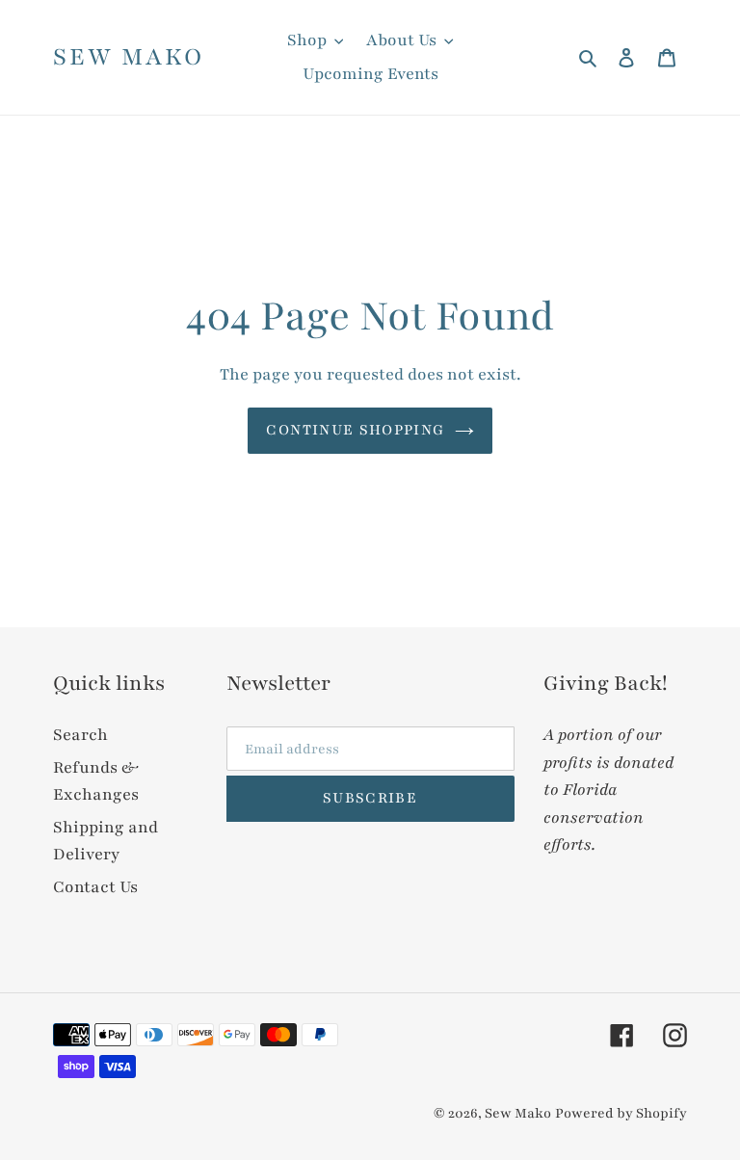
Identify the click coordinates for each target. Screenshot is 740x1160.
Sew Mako (128, 57)
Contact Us (95, 887)
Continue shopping (355, 429)
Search (80, 735)
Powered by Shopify (621, 1113)
